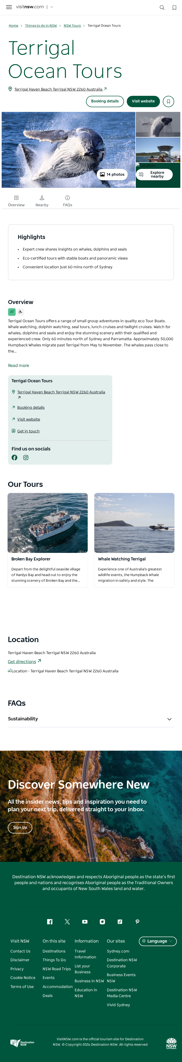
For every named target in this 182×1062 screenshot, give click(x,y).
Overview (16, 205)
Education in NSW (86, 993)
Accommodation (58, 987)
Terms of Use (22, 987)
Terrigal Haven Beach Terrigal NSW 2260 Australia (58, 89)
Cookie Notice (22, 978)
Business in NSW (89, 981)
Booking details (105, 101)
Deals (48, 996)
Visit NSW (19, 941)
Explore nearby (157, 174)
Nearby (42, 205)
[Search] (162, 9)
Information (87, 941)
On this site (54, 941)
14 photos (115, 174)
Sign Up (20, 827)
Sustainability (23, 719)
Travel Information (85, 954)
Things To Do (54, 960)
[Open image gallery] (68, 187)
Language (157, 941)
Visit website (143, 101)
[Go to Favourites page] (174, 7)
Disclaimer (20, 960)
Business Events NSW (121, 978)
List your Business (83, 969)
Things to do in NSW (41, 25)
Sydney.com (118, 951)
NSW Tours (72, 25)
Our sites (116, 941)
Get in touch (28, 431)
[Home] (30, 7)
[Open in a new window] (48, 523)
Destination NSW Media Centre (122, 993)
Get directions (22, 662)
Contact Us (20, 951)
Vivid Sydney (118, 1005)
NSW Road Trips (57, 969)
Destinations (54, 951)
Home (13, 25)
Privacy (17, 969)
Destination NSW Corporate (122, 963)
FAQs (67, 205)
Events (49, 978)
